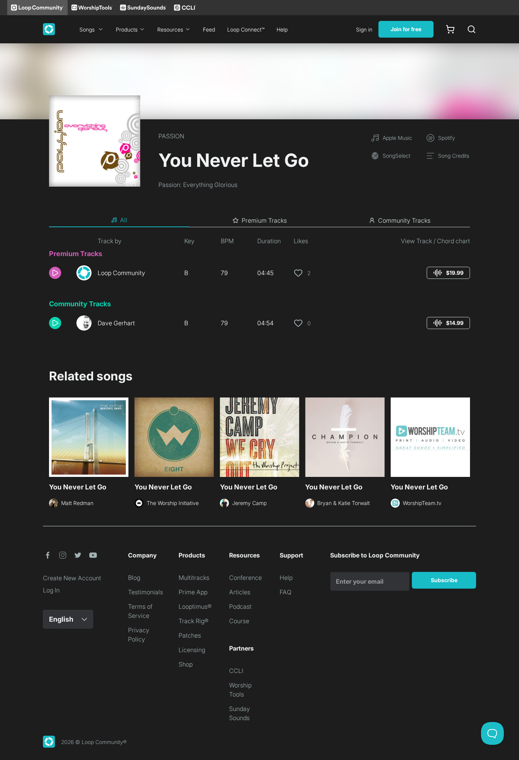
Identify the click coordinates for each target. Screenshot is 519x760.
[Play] (55, 273)
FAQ (285, 592)
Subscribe (444, 580)
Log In (51, 590)
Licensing (192, 650)
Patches (190, 635)
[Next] (465, 438)
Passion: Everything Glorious (197, 184)
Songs (87, 29)
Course (239, 621)
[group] (448, 273)
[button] (59, 273)
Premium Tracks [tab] (264, 220)
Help (282, 29)
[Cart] (450, 29)
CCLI (236, 670)
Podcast (240, 606)
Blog (134, 577)
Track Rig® (194, 621)
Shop (186, 664)
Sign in (364, 29)
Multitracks (194, 577)
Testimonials (145, 592)
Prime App (193, 592)
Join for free (406, 29)
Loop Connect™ (245, 29)
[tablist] (259, 220)
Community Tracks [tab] (404, 220)
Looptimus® (195, 606)
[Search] (471, 29)
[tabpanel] (259, 286)
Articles (239, 592)
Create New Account (72, 578)
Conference (245, 577)
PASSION (171, 136)
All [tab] (123, 220)
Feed (209, 29)
